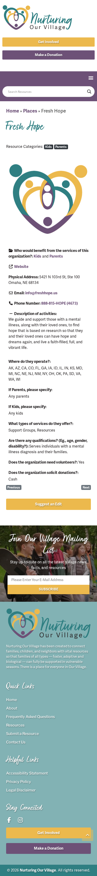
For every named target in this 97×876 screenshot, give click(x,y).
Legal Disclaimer (21, 790)
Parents (61, 147)
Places (30, 111)
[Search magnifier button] (89, 91)
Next (86, 487)
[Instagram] (54, 64)
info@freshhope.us (41, 293)
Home (12, 111)
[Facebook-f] (43, 64)
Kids (48, 147)
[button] (48, 55)
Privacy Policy (18, 781)
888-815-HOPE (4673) (59, 303)
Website (21, 266)
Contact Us (15, 742)
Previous (13, 487)
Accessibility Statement (27, 773)
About (11, 708)
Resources (15, 725)
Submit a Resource (22, 733)
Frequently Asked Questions (30, 717)
